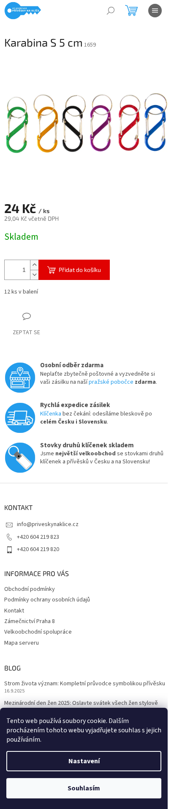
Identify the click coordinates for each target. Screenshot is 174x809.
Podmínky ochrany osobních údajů (47, 600)
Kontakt (14, 611)
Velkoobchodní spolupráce (38, 632)
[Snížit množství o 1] (34, 275)
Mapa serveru (21, 643)
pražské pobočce (111, 382)
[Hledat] (110, 10)
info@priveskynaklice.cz (48, 524)
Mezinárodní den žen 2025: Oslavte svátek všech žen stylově (81, 703)
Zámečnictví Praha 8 (29, 621)
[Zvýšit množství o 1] (34, 265)
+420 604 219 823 (38, 537)
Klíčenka (50, 414)
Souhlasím (84, 788)
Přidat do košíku (80, 269)
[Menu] (155, 10)
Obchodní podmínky (29, 589)
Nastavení (84, 761)
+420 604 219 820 (38, 549)
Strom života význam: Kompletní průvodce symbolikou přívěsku (84, 684)
